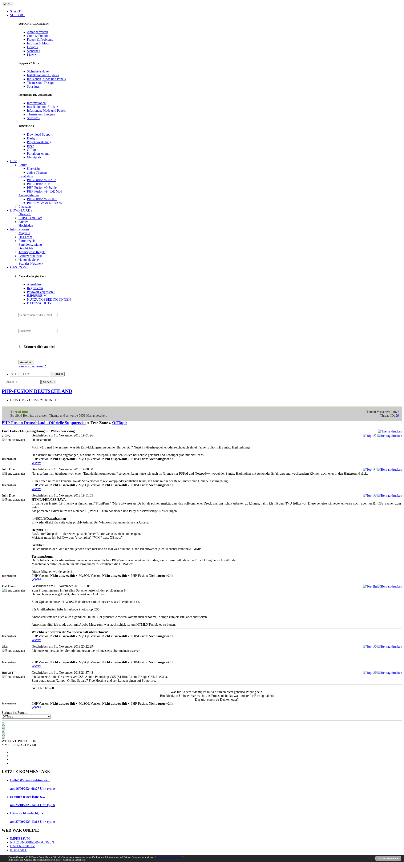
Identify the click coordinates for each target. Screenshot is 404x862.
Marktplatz (34, 157)
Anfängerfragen (37, 32)
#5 (375, 646)
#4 (375, 586)
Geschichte (26, 248)
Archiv (23, 222)
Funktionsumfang (30, 244)
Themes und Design (40, 82)
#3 (375, 495)
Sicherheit (33, 51)
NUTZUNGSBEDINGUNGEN (49, 299)
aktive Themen (37, 172)
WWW (36, 463)
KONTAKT (18, 850)
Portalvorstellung (38, 153)
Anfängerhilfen (29, 195)
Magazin (24, 233)
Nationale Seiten (29, 259)
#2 (375, 469)
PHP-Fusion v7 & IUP (42, 199)
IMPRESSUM (37, 295)
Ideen (30, 146)
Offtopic (32, 149)
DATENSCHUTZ (39, 303)
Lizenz (31, 54)
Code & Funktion (38, 35)
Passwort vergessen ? (41, 292)
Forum (23, 165)
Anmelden (34, 284)
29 (397, 415)
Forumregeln (27, 240)
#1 (375, 435)
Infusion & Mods (38, 43)
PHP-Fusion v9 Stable (42, 187)
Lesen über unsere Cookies (169, 857)
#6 (375, 672)
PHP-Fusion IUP (38, 184)
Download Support (39, 134)
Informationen (36, 103)
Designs (32, 47)
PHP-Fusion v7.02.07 (41, 180)
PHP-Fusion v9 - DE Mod (44, 191)
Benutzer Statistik (30, 256)
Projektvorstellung (39, 142)
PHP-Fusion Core (30, 218)
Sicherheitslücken (38, 71)
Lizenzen (25, 206)
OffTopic (119, 422)
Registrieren (35, 288)
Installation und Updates (43, 75)
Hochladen (26, 225)
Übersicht (33, 168)
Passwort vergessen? (32, 366)
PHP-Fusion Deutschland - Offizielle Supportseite (44, 422)
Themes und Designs (41, 114)
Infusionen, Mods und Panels (46, 79)
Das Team (25, 237)
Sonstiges (33, 86)
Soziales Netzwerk (31, 263)
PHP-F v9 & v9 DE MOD (44, 203)
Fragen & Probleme (40, 39)
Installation (26, 176)
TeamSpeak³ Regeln (32, 252)
